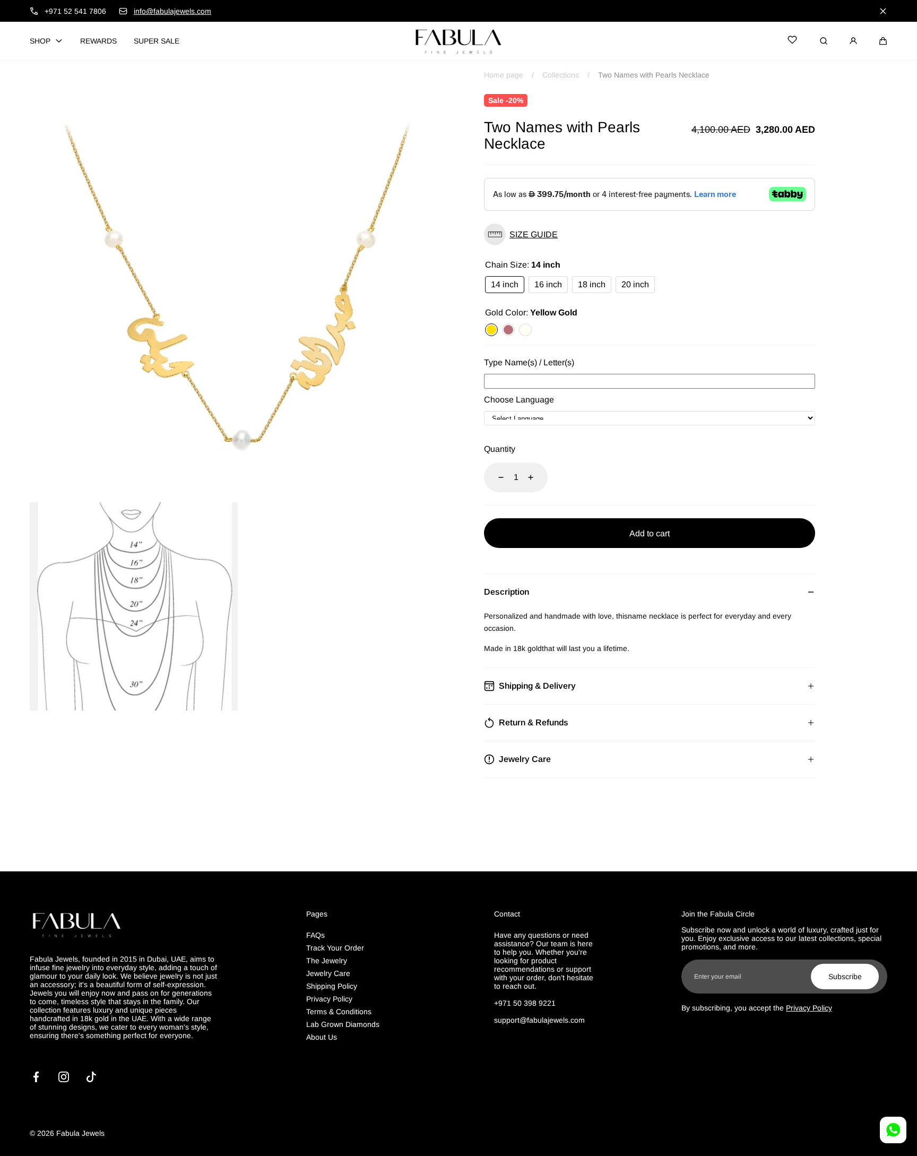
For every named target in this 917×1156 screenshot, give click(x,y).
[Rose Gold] (508, 329)
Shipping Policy (331, 986)
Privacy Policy (329, 999)
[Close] (883, 11)
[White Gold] (525, 329)
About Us (321, 1037)
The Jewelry (326, 960)
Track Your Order (335, 948)
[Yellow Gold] (491, 329)
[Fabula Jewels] (458, 41)
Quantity (499, 448)
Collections (560, 75)
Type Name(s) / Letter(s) (529, 362)
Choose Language (519, 399)
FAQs (315, 935)
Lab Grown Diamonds (342, 1024)
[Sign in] (853, 41)
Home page (503, 75)
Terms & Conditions (338, 1011)
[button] (883, 41)
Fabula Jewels (80, 1133)
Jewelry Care (328, 973)
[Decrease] (494, 477)
